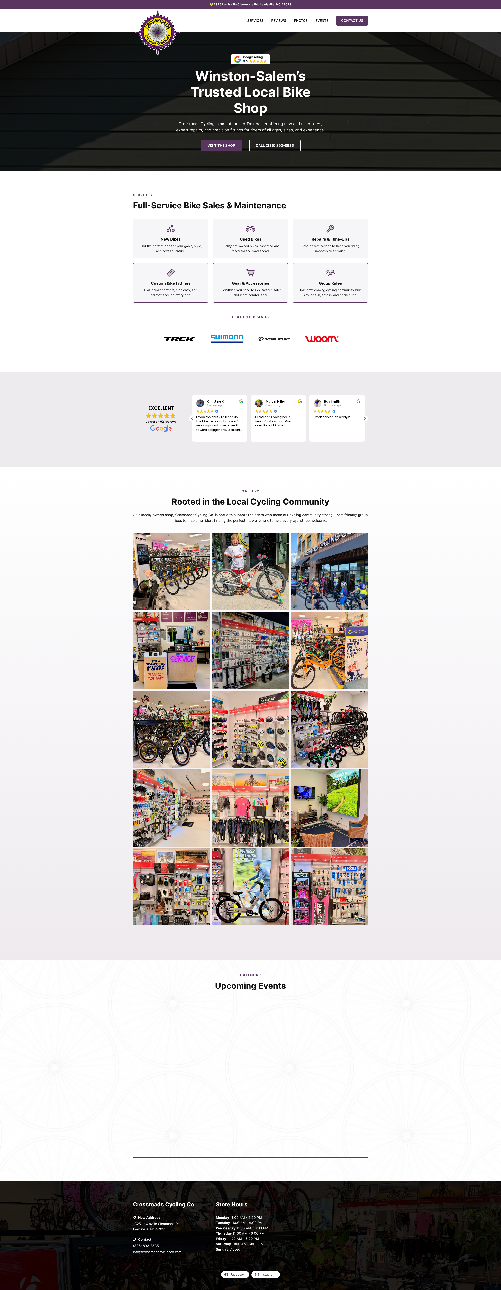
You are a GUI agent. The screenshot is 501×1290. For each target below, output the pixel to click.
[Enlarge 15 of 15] (363, 853)
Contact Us (352, 21)
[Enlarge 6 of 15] (363, 617)
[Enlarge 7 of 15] (205, 696)
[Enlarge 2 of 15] (284, 538)
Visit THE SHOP (221, 146)
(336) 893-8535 (146, 1246)
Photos (301, 21)
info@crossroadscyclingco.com (157, 1252)
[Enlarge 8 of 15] (284, 696)
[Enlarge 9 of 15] (363, 696)
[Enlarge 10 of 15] (205, 774)
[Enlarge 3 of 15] (363, 538)
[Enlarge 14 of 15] (284, 853)
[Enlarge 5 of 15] (284, 617)
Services (255, 21)
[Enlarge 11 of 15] (284, 774)
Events (322, 21)
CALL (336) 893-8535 (275, 146)
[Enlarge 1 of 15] (205, 538)
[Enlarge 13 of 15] (205, 853)
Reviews (278, 21)
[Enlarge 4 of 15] (205, 617)
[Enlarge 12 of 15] (363, 774)
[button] (365, 418)
